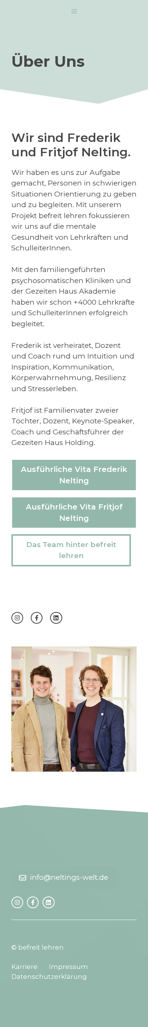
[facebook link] (37, 618)
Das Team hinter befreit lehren (71, 550)
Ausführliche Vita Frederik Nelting (74, 475)
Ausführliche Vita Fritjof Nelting (74, 512)
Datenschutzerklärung (49, 976)
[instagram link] (17, 618)
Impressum (68, 966)
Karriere (24, 966)
